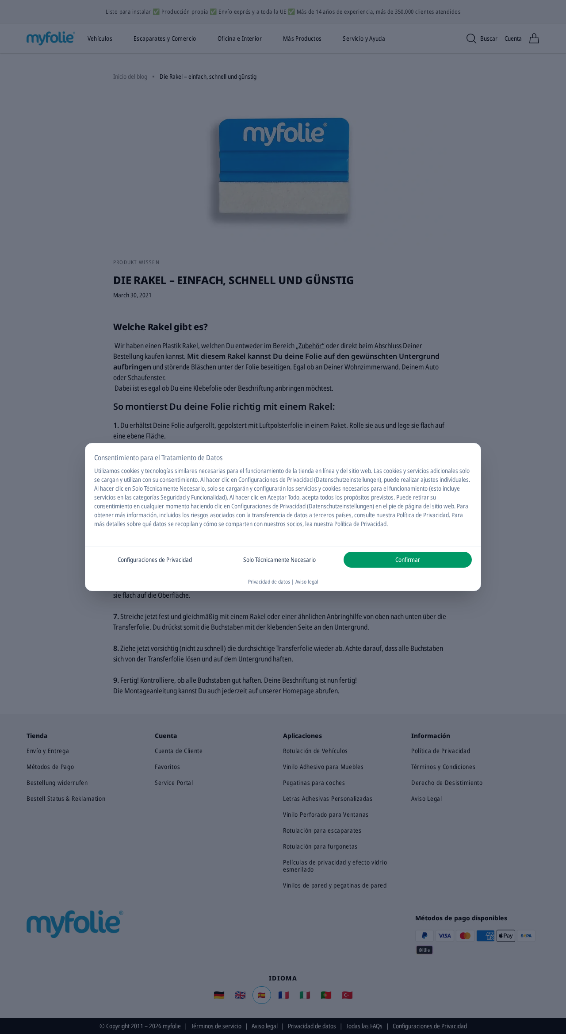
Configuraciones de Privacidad (155, 559)
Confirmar (407, 559)
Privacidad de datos (269, 581)
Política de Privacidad (360, 523)
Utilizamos (107, 470)
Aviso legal (306, 581)
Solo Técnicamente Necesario (279, 559)
